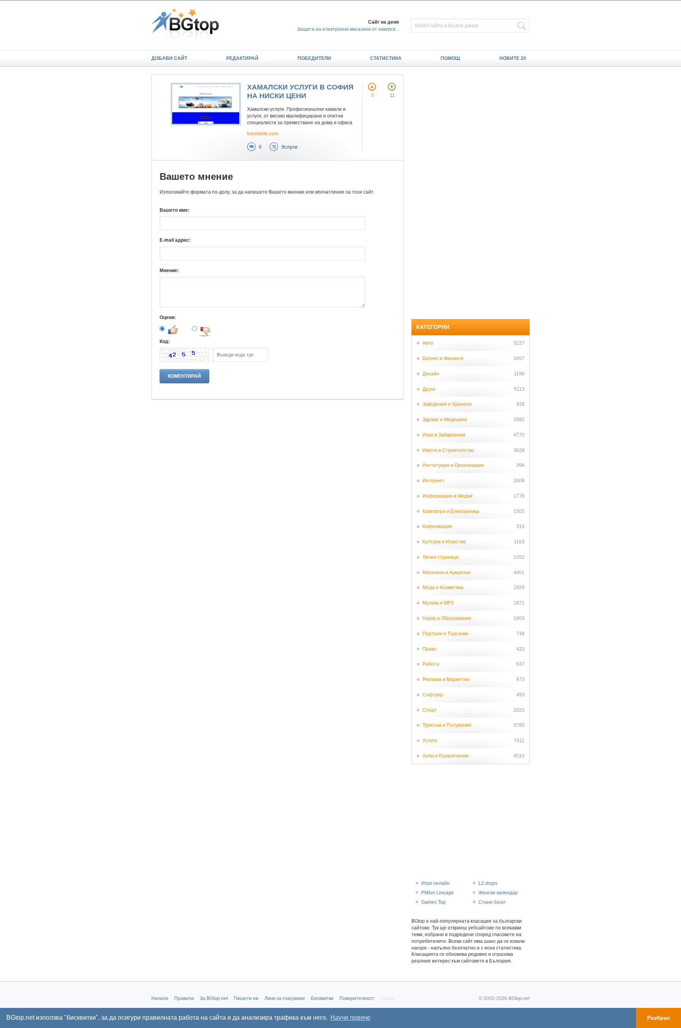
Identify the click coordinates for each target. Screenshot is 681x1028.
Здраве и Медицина (444, 419)
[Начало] (189, 25)
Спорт (429, 710)
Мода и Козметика (442, 587)
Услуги (289, 147)
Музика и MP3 (438, 603)
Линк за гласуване (284, 998)
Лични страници (440, 557)
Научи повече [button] (350, 1017)
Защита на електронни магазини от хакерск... (348, 29)
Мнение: (169, 270)
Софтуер (432, 695)
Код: (165, 341)
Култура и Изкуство (444, 542)
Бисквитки (322, 998)
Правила (184, 998)
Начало (159, 998)
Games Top (433, 902)
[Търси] (521, 26)
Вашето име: (175, 210)
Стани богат (492, 902)
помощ (450, 58)
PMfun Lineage (437, 893)
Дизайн (430, 374)
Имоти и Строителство (448, 450)
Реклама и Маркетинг (446, 679)
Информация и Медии (447, 496)
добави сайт (169, 58)
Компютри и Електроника (450, 511)
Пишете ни (246, 998)
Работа (430, 664)
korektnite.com (262, 133)
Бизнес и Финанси (442, 358)
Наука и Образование (446, 618)
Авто (427, 343)
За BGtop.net (214, 998)
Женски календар (498, 893)
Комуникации (437, 526)
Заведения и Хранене (447, 404)
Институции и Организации (453, 465)
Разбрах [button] (658, 1018)
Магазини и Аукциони (446, 572)
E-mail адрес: (175, 240)
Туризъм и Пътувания (446, 725)
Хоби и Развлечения (445, 756)
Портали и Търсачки (445, 633)
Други (428, 389)
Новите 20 (512, 58)
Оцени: (168, 317)
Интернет (433, 480)
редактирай (242, 58)
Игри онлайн (435, 883)
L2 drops (487, 883)
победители (314, 58)
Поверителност (356, 998)
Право (429, 649)
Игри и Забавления (443, 435)
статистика (386, 58)
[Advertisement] (470, 193)
